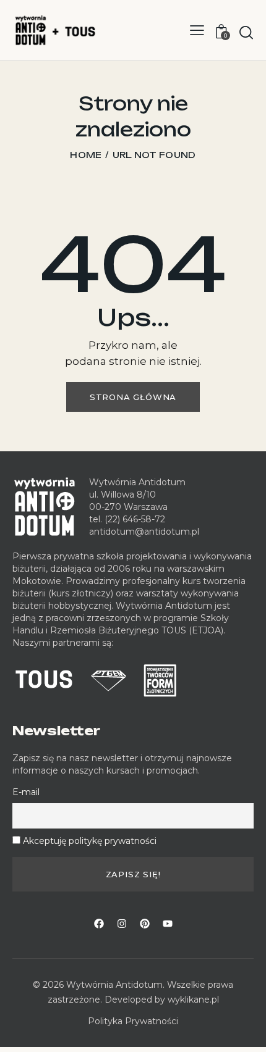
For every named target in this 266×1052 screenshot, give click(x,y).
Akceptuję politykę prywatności (90, 840)
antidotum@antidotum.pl (144, 531)
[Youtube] (168, 923)
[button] (197, 30)
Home (85, 155)
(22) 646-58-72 (135, 519)
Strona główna (133, 397)
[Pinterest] (145, 923)
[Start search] (246, 32)
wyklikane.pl (193, 999)
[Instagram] (122, 923)
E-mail (26, 792)
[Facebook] (99, 923)
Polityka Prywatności (133, 1021)
